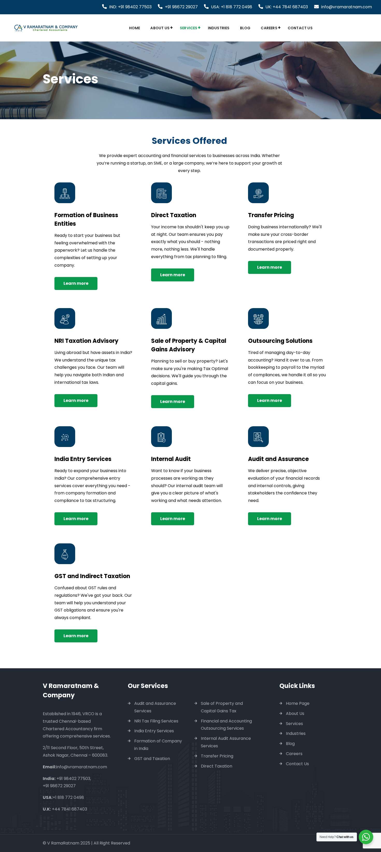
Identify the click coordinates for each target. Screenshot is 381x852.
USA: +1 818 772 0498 (231, 7)
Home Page (297, 703)
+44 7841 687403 (69, 809)
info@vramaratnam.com (346, 7)
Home (134, 28)
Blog (245, 28)
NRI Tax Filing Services (156, 721)
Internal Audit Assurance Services (226, 742)
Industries (219, 28)
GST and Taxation (152, 759)
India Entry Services (154, 731)
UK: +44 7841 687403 (286, 7)
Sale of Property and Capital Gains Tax (222, 707)
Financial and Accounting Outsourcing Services (226, 725)
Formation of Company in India (158, 744)
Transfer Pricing (217, 756)
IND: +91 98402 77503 (130, 7)
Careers (269, 28)
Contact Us (300, 28)
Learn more (76, 283)
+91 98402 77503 (73, 779)
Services (188, 28)
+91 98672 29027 (181, 7)
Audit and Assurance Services (155, 707)
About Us (160, 28)
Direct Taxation (216, 766)
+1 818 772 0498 (68, 797)
